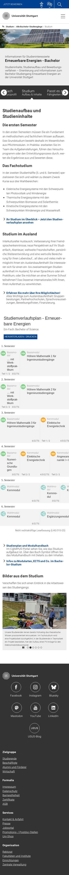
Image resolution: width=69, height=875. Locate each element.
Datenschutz (10, 791)
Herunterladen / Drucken (20, 336)
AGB (5, 803)
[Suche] (59, 4)
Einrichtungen (11, 860)
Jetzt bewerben (12, 4)
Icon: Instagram (35, 687)
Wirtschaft (9, 771)
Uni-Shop (8, 836)
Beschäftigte (10, 762)
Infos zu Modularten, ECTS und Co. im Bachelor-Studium (34, 562)
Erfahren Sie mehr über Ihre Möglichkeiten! (33, 293)
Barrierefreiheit (11, 795)
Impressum (9, 786)
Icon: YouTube (35, 708)
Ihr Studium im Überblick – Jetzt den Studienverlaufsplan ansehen (34, 220)
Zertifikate (8, 799)
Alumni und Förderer (14, 767)
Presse (6, 823)
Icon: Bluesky (54, 687)
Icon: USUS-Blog (34, 728)
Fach (11, 92)
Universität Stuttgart (3, 26)
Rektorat (7, 851)
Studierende (10, 758)
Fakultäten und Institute (17, 856)
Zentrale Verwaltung (14, 864)
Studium (10, 26)
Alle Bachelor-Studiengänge (29, 26)
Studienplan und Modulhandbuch (27, 545)
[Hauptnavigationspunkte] (62, 16)
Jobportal (8, 827)
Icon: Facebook (16, 687)
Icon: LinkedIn (53, 708)
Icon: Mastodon (17, 708)
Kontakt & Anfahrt (13, 819)
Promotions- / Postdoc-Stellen (20, 832)
